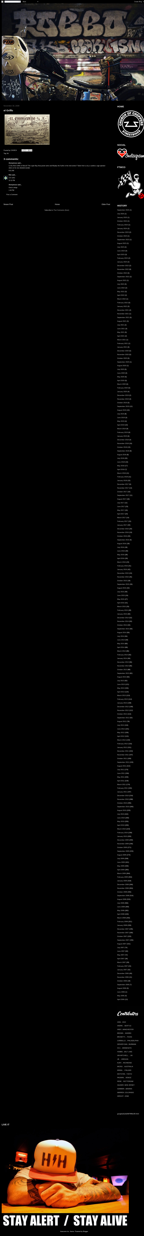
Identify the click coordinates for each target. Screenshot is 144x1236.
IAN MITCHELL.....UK (125, 1055)
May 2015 (120, 599)
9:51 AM (11, 170)
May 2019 (120, 421)
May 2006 (120, 996)
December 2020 (123, 351)
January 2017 (122, 525)
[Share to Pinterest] (31, 150)
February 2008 (122, 921)
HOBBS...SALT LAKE (124, 1052)
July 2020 (120, 369)
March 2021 (121, 340)
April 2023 (120, 254)
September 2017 (123, 495)
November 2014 (123, 621)
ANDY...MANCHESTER (125, 1029)
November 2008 (123, 888)
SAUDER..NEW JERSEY (126, 1085)
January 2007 (122, 970)
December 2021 (123, 310)
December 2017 (123, 484)
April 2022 (120, 295)
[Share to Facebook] (29, 150)
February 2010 (122, 832)
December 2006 (123, 973)
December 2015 (123, 573)
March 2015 (121, 606)
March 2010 (121, 829)
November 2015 (123, 577)
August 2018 (121, 455)
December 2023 (123, 232)
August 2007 (121, 944)
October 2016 (122, 536)
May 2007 (120, 955)
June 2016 (121, 551)
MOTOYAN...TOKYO (124, 1074)
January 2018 (122, 480)
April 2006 (120, 999)
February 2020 (122, 388)
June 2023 (121, 251)
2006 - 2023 (121, 1022)
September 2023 (123, 239)
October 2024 (122, 221)
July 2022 (120, 284)
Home (57, 204)
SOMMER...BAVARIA (124, 1089)
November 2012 (123, 710)
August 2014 (121, 632)
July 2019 (120, 414)
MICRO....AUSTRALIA (125, 1066)
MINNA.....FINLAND (124, 1070)
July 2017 (120, 503)
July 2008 (120, 903)
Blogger (85, 1231)
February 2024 (122, 225)
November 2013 (123, 666)
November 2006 (123, 977)
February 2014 (122, 655)
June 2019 (121, 417)
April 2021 (120, 336)
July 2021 (120, 325)
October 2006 (122, 981)
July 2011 (120, 769)
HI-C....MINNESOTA (124, 1048)
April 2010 (120, 825)
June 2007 (121, 951)
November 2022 (123, 269)
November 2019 (123, 399)
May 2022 (120, 291)
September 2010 (123, 807)
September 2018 (123, 451)
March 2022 (121, 299)
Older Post (106, 204)
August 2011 (121, 766)
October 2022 (122, 273)
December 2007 (123, 929)
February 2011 (122, 788)
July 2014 (120, 636)
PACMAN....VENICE (124, 1077)
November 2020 (123, 354)
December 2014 (123, 618)
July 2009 (120, 858)
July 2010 (120, 814)
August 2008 (121, 899)
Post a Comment (11, 194)
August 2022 (121, 280)
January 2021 (122, 347)
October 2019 (122, 403)
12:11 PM (12, 180)
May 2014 (120, 643)
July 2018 (120, 458)
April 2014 (120, 647)
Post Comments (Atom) (61, 210)
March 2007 (121, 962)
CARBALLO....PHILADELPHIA (127, 1041)
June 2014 (121, 640)
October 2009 (122, 847)
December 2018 (123, 440)
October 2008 (122, 892)
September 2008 (123, 895)
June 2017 (121, 506)
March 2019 (121, 429)
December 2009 (123, 840)
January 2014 (122, 658)
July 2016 (120, 547)
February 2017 (122, 521)
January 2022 (122, 306)
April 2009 (120, 870)
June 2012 (121, 729)
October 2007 (122, 936)
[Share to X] (27, 150)
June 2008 (121, 907)
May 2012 (120, 732)
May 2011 (120, 777)
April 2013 (120, 692)
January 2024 (122, 228)
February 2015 (122, 610)
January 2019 (122, 436)
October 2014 (122, 625)
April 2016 (120, 558)
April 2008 (120, 914)
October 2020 (122, 358)
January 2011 (122, 792)
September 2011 (123, 762)
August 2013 (121, 677)
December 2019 (123, 395)
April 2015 (120, 603)
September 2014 (123, 629)
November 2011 (123, 755)
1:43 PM (11, 190)
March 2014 (121, 651)
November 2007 (123, 932)
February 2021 (122, 343)
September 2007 (123, 940)
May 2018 (120, 466)
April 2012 (120, 736)
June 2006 (121, 992)
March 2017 (121, 517)
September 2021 (123, 317)
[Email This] (22, 150)
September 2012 (123, 718)
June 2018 (121, 462)
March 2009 (121, 873)
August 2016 (121, 543)
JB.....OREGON (122, 1059)
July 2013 (120, 681)
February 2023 (122, 258)
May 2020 (120, 377)
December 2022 (123, 265)
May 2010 (120, 821)
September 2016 (123, 540)
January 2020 (122, 391)
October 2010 (122, 803)
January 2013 (122, 703)
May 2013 (120, 688)
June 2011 (121, 773)
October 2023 (122, 236)
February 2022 (122, 303)
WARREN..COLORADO (125, 1092)
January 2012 (122, 747)
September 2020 (123, 362)
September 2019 (123, 406)
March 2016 (121, 562)
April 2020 (120, 380)
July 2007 (120, 947)
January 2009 (122, 881)
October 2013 (122, 669)
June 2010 (121, 818)
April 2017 (120, 514)
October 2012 (122, 714)
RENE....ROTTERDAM (125, 1081)
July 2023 (120, 247)
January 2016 (122, 569)
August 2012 (121, 721)
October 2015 (122, 581)
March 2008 (121, 918)
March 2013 (121, 695)
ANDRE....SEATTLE (124, 1026)
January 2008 (122, 925)
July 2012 (120, 725)
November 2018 (123, 443)
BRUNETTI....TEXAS (124, 1037)
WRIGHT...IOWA (123, 1096)
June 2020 (121, 373)
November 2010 (123, 799)
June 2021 (121, 329)
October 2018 (122, 447)
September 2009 (123, 851)
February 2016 (122, 566)
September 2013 (123, 673)
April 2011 (120, 781)
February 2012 (122, 744)
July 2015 (120, 592)
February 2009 (122, 877)
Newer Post (8, 204)
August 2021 (121, 321)
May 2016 (120, 555)
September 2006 (123, 984)
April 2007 (120, 958)
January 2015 (122, 614)
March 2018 (121, 473)
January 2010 (122, 836)
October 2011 (122, 758)
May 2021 (120, 332)
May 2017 (120, 510)
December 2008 (123, 884)
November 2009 (123, 844)
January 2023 (122, 262)
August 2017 (121, 499)
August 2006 (121, 988)
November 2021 (123, 314)
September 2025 (123, 210)
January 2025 (122, 217)
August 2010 (121, 810)
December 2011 (123, 751)
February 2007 (122, 966)
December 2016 (123, 529)
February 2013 (122, 699)
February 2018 (122, 477)
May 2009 (120, 866)
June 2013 (121, 684)
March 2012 (121, 740)
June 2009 (121, 862)
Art (8, 153)
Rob (10, 175)
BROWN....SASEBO (124, 1033)
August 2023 (121, 243)
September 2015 (123, 584)
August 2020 (121, 365)
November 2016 (123, 532)
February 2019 (122, 432)
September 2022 (123, 277)
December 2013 (123, 662)
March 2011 (121, 784)
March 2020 (121, 384)
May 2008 (120, 910)
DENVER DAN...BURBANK (126, 1044)
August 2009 (121, 855)
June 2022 (121, 288)
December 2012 (123, 706)
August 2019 (121, 410)
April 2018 (120, 469)
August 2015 (121, 588)
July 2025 (120, 214)
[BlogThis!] (25, 150)
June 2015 (121, 595)
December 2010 (123, 795)
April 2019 (120, 425)
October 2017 (122, 492)
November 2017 (123, 488)
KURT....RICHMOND (124, 1063)
